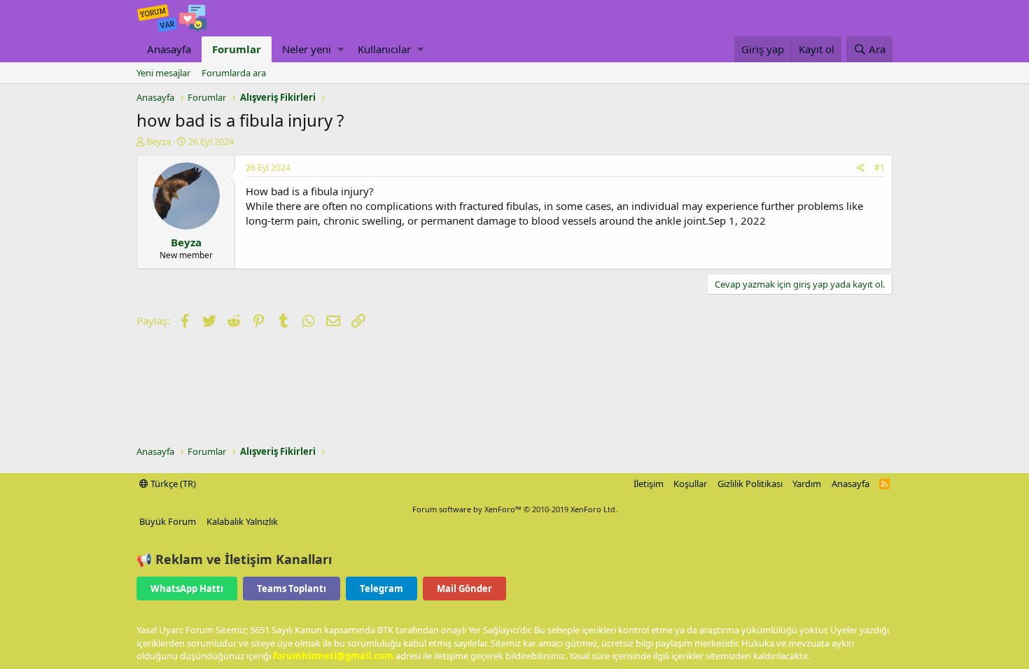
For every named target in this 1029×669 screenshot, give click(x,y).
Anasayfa (169, 49)
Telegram (381, 588)
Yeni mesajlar (163, 72)
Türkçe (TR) (172, 483)
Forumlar (236, 49)
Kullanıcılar (384, 49)
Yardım (806, 483)
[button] (340, 49)
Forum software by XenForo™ (514, 509)
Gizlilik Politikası (750, 483)
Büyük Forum (167, 521)
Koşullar (690, 483)
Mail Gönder (464, 588)
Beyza (158, 141)
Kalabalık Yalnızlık (242, 521)
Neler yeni (306, 49)
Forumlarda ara (234, 72)
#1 (879, 168)
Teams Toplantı (291, 588)
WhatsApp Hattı (186, 588)
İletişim (649, 483)
